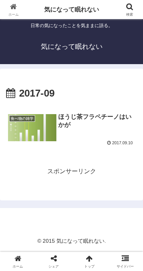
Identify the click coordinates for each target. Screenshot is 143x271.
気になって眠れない (71, 9)
